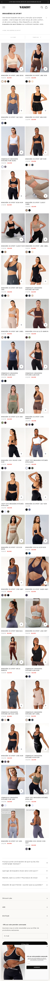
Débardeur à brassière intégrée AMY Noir (33, 288)
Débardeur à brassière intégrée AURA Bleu (9, 374)
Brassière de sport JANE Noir (36, 75)
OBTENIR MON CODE (37, 967)
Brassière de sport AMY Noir (35, 159)
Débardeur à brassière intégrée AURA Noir (33, 669)
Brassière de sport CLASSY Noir (13, 246)
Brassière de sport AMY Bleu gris (11, 288)
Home (4, 30)
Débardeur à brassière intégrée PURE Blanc (9, 160)
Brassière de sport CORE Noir (12, 756)
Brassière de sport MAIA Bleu (12, 631)
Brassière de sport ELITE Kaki (12, 417)
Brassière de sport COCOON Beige (11, 548)
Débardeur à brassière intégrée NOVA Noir (33, 756)
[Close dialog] (47, 946)
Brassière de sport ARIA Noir (35, 117)
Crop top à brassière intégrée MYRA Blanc (36, 461)
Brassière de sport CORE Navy (12, 589)
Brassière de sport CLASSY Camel (35, 203)
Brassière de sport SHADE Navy (36, 589)
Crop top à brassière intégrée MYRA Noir (12, 504)
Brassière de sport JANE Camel (36, 246)
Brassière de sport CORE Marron (34, 417)
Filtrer (13, 37)
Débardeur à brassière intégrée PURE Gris (9, 798)
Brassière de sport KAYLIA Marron (10, 669)
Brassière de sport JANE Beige (12, 75)
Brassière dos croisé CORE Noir (11, 461)
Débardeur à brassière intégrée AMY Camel (33, 713)
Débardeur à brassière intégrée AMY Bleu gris (9, 713)
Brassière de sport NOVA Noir (12, 202)
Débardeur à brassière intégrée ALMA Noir (33, 374)
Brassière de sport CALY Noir (36, 504)
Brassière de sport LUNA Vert (36, 631)
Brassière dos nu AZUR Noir (35, 547)
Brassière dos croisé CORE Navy (35, 842)
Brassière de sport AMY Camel (12, 331)
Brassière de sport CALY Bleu (12, 117)
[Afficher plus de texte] (46, 17)
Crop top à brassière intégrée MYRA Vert (36, 798)
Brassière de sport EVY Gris (11, 841)
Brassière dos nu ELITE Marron (36, 331)
